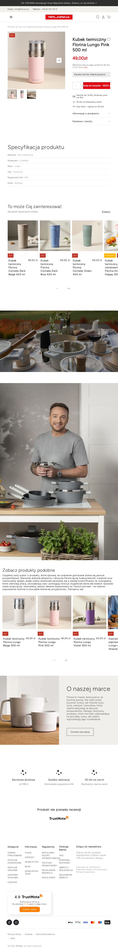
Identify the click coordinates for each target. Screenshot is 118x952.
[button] (97, 17)
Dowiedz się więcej (80, 732)
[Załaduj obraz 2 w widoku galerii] (21, 94)
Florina (11, 27)
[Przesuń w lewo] (59, 288)
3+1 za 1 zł (20, 27)
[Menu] (10, 17)
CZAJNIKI (12, 882)
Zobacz (106, 211)
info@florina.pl (21, 9)
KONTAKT (29, 857)
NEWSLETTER (32, 862)
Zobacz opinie (29, 909)
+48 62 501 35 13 (49, 9)
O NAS (28, 853)
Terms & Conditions (45, 934)
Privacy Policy (14, 934)
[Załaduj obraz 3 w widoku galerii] (31, 94)
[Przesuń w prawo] (59, 60)
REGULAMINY (49, 877)
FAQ (61, 855)
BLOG (28, 866)
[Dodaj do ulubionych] (108, 39)
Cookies (29, 934)
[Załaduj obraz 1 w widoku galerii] (12, 94)
